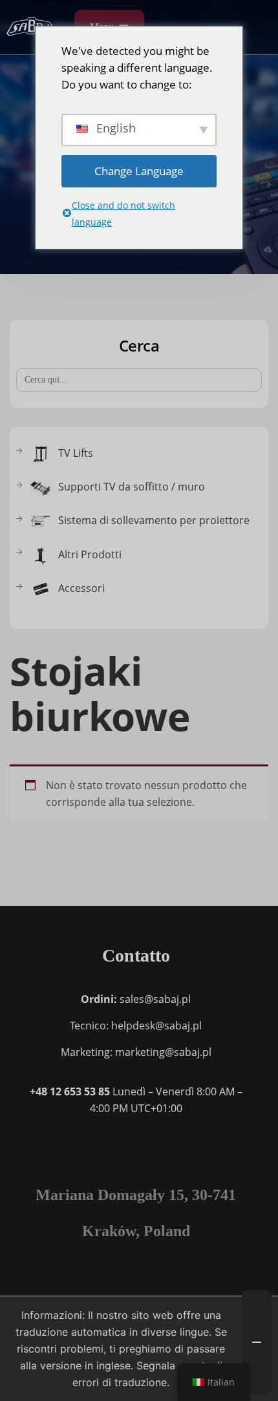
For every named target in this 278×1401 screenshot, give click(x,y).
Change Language (139, 170)
